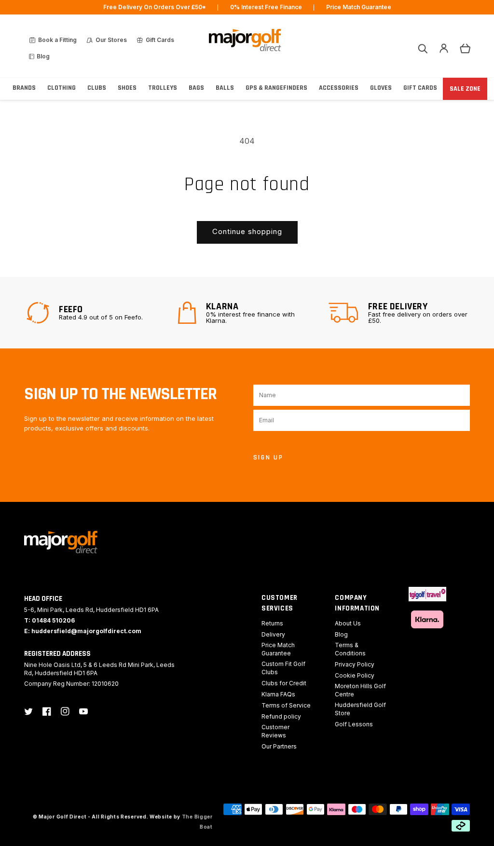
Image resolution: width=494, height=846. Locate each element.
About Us (348, 623)
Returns (272, 623)
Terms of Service (286, 705)
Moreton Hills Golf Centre (360, 690)
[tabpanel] (96, 312)
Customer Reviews (275, 731)
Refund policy (281, 716)
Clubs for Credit (283, 683)
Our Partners (279, 746)
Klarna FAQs (278, 694)
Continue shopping (247, 231)
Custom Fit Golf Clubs (283, 668)
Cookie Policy (354, 675)
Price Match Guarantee (278, 649)
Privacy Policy (354, 664)
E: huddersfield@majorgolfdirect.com (82, 631)
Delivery (273, 634)
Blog (341, 634)
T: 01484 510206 (49, 620)
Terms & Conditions (350, 649)
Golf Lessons (354, 724)
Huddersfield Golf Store (360, 709)
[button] (422, 48)
